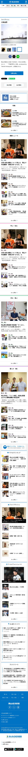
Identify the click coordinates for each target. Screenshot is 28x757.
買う (18, 5)
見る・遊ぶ (13, 5)
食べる (8, 5)
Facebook (9, 707)
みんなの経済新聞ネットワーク (14, 737)
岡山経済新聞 (14, 2)
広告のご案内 (5, 721)
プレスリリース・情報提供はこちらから (10, 715)
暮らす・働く (24, 5)
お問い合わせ (5, 719)
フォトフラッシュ (5, 19)
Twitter (14, 707)
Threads (18, 707)
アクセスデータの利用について (8, 717)
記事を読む (14, 73)
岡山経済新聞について (7, 713)
